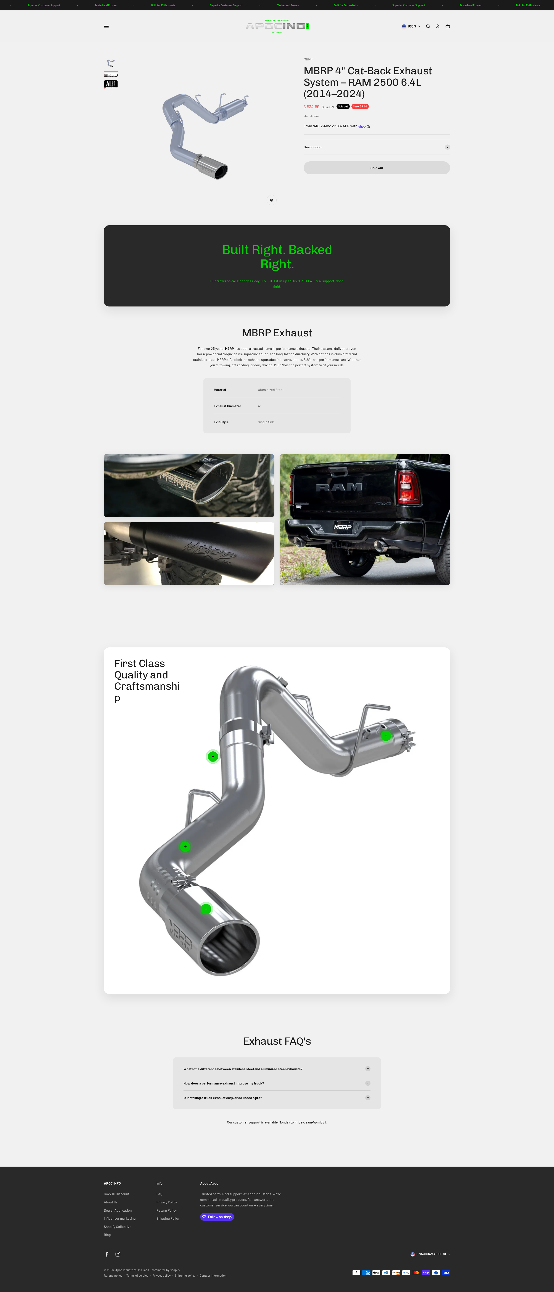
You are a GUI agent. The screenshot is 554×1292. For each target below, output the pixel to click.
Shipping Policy (167, 1218)
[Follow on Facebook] (107, 1254)
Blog (107, 1234)
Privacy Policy (166, 1202)
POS (140, 1270)
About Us (111, 1202)
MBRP (308, 59)
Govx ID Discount (116, 1194)
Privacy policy (162, 1275)
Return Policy (166, 1210)
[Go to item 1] (111, 63)
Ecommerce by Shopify (165, 1270)
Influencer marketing (120, 1218)
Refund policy (113, 1275)
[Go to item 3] (111, 85)
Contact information (213, 1275)
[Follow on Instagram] (118, 1254)
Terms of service (137, 1275)
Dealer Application (118, 1210)
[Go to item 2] (111, 76)
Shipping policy (185, 1275)
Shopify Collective (117, 1226)
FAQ (159, 1194)
